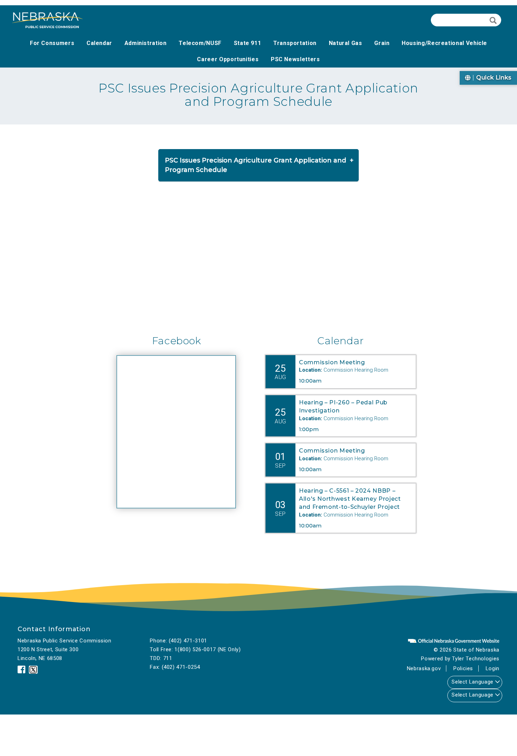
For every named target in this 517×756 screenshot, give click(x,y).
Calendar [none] (99, 43)
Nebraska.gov (424, 668)
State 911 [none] (247, 43)
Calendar (340, 341)
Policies (463, 668)
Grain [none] (381, 43)
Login (492, 668)
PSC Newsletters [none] (295, 59)
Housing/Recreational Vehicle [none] (444, 43)
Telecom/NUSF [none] (200, 43)
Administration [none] (146, 43)
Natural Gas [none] (345, 43)
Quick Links (493, 77)
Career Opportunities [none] (227, 59)
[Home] (47, 20)
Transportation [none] (295, 43)
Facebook (176, 341)
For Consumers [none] (52, 43)
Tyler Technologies (475, 658)
